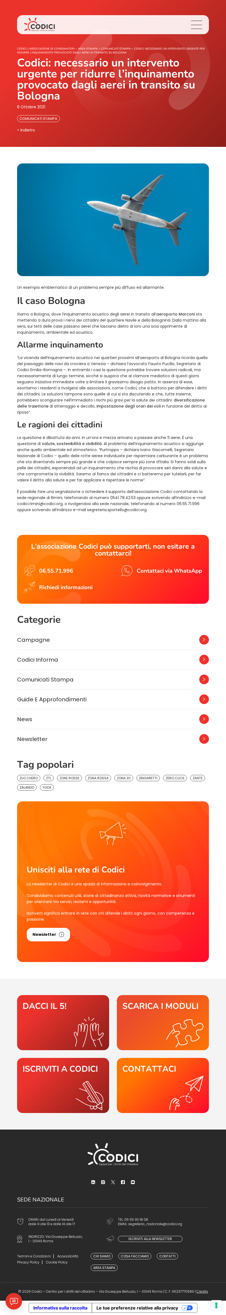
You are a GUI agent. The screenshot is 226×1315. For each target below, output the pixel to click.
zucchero (29, 778)
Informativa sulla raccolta (60, 1308)
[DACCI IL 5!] (63, 1022)
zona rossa (98, 778)
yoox (46, 787)
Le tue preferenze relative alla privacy (137, 1308)
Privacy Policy (28, 1262)
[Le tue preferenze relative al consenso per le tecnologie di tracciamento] (216, 1305)
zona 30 (124, 778)
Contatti (167, 1256)
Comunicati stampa (38, 118)
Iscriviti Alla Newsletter (150, 1238)
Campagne (33, 640)
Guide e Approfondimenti (52, 699)
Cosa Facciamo (135, 1256)
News (24, 719)
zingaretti (148, 778)
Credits (202, 1291)
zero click (175, 778)
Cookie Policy (57, 1262)
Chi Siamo (101, 1256)
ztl (48, 778)
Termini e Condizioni (34, 1256)
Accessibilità (67, 1256)
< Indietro (26, 130)
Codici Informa (37, 660)
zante (198, 778)
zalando (27, 787)
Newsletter (32, 739)
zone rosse (69, 778)
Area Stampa (104, 1267)
